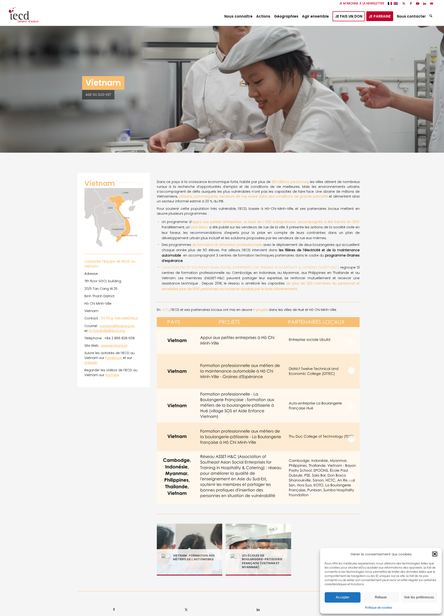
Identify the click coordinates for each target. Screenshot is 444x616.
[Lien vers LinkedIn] (424, 3)
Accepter (342, 597)
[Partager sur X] (186, 610)
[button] (434, 554)
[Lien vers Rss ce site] (404, 3)
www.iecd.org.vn (114, 345)
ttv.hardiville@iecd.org (107, 330)
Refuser (381, 597)
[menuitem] (360, 3)
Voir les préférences (419, 597)
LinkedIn (90, 362)
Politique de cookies (378, 608)
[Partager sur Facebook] (114, 610)
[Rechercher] (431, 16)
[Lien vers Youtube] (417, 3)
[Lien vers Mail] (431, 3)
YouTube (112, 375)
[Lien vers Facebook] (410, 3)
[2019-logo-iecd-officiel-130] (24, 16)
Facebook (113, 358)
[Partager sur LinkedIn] (258, 610)
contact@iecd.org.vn (117, 326)
